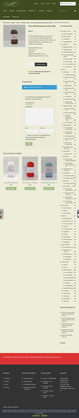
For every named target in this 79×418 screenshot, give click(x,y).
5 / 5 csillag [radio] (31, 104)
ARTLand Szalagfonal (70, 175)
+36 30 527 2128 (64, 380)
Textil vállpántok (69, 285)
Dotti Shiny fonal (69, 178)
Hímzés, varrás (65, 205)
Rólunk (11, 11)
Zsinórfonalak (66, 186)
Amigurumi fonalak (25, 22)
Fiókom (42, 3)
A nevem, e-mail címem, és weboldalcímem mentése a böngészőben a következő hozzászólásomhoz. (37, 137)
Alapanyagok (68, 256)
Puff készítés (66, 39)
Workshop (6, 17)
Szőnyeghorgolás (67, 41)
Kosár (48, 3)
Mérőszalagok (66, 237)
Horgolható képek (67, 49)
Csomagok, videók (66, 31)
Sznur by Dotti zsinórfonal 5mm (69, 202)
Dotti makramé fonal (70, 136)
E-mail (42, 128)
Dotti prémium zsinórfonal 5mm (69, 189)
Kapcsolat (15, 17)
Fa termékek (65, 44)
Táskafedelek (66, 298)
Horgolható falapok (67, 47)
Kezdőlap (7, 22)
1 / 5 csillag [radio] (26, 104)
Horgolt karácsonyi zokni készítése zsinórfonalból (67, 330)
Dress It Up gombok (68, 223)
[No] (77, 413)
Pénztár (54, 3)
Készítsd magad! (67, 254)
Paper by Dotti (68, 154)
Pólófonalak (66, 156)
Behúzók (65, 264)
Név (26, 128)
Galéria (49, 11)
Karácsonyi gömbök (68, 34)
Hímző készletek (67, 208)
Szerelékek (66, 290)
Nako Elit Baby (68, 85)
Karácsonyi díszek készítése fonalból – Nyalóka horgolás (68, 318)
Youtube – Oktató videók (49, 378)
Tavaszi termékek (69, 64)
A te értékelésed (30, 102)
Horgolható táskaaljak (68, 288)
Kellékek (65, 210)
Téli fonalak (66, 181)
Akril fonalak (66, 72)
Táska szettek (66, 293)
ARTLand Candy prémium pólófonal (69, 159)
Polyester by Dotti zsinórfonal (69, 193)
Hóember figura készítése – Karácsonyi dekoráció (68, 324)
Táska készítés (65, 262)
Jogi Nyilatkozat (28, 378)
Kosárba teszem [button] (11, 188)
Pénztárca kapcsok (67, 239)
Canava (65, 267)
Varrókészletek (67, 213)
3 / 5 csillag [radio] (29, 104)
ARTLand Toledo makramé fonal (69, 128)
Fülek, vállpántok (67, 269)
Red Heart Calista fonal (70, 183)
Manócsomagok (67, 36)
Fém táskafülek (68, 275)
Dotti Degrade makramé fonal (68, 132)
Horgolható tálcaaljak (68, 52)
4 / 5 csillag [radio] (30, 104)
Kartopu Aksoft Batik (70, 74)
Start (5, 11)
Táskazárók (66, 301)
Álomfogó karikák (67, 218)
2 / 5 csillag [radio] (27, 104)
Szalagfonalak (66, 173)
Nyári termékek (68, 59)
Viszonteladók (21, 11)
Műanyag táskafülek (70, 277)
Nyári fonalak (66, 151)
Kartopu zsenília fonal (70, 112)
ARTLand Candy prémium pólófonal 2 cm (70, 164)
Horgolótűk (66, 231)
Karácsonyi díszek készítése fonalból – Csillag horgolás (68, 313)
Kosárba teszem (40, 64)
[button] (23, 27)
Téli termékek (68, 66)
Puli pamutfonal (68, 122)
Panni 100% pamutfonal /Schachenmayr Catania (41, 22)
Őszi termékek (68, 61)
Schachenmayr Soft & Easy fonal (69, 102)
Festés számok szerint (68, 247)
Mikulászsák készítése (67, 335)
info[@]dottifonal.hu (65, 386)
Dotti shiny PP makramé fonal (68, 143)
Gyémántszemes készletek (67, 250)
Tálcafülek (67, 283)
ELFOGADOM (36, 415)
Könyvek (65, 234)
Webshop (36, 3)
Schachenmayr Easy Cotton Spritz (68, 169)
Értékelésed (28, 107)
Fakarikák (65, 226)
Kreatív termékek (66, 244)
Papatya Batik (68, 96)
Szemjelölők (66, 242)
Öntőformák (68, 259)
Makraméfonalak (67, 125)
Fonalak (18, 22)
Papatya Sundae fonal (70, 99)
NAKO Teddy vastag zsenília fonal (68, 147)
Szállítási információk (30, 384)
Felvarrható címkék (67, 229)
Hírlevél (41, 11)
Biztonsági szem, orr (68, 221)
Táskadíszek (66, 296)
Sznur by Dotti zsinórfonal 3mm (69, 197)
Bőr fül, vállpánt (68, 272)
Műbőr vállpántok (69, 280)
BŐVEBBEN (44, 415)
